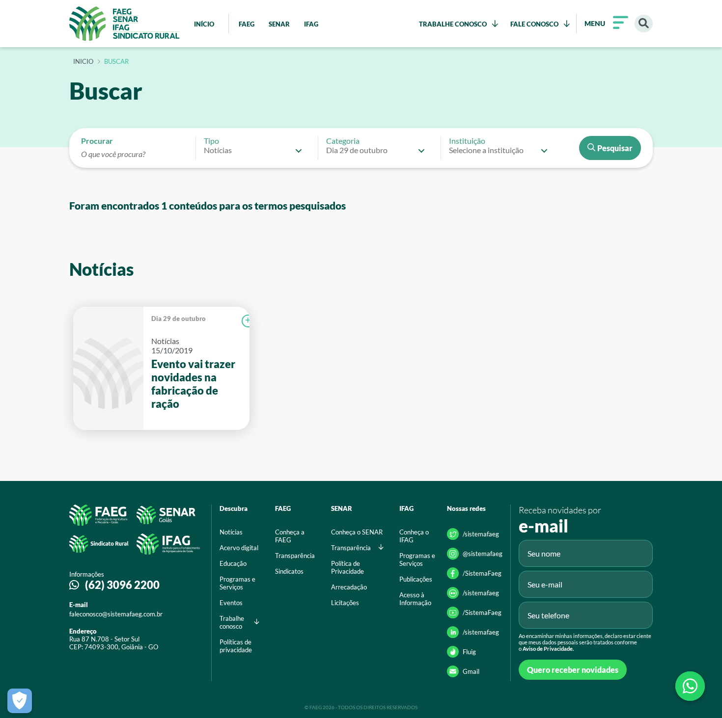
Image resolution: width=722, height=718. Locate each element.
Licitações (345, 603)
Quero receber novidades (572, 669)
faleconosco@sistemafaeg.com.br (116, 614)
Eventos (231, 603)
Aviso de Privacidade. (548, 648)
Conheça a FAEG (290, 536)
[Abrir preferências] (19, 701)
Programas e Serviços (237, 583)
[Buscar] (644, 24)
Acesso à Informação (415, 599)
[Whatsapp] (690, 686)
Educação (233, 563)
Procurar (97, 140)
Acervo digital (239, 548)
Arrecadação (349, 587)
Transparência (295, 555)
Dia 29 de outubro (178, 318)
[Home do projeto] (124, 23)
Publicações (415, 579)
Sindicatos (289, 571)
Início (83, 62)
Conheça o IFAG (414, 536)
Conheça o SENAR (357, 532)
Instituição (467, 140)
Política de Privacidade (347, 567)
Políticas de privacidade (236, 646)
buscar (116, 62)
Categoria (343, 140)
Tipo (211, 140)
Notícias (231, 532)
